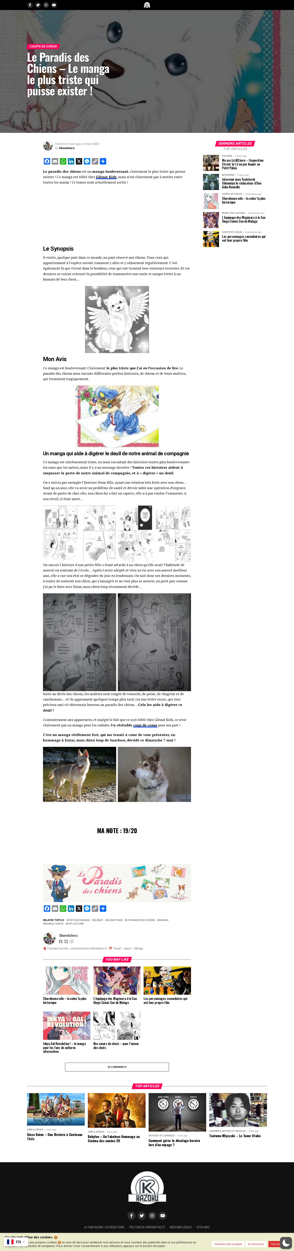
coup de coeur (145, 725)
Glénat (98, 920)
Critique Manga (79, 920)
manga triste (54, 924)
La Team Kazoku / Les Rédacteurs (104, 1227)
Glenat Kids (115, 920)
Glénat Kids (106, 177)
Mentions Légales (181, 1227)
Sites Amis (203, 1227)
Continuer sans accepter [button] (228, 1244)
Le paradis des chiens (140, 920)
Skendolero (67, 148)
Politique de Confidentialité (147, 1227)
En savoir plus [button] (256, 1244)
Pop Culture (75, 924)
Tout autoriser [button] (279, 1244)
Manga (163, 920)
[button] (286, 1243)
